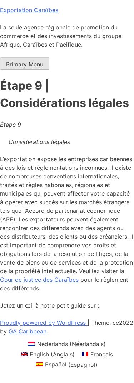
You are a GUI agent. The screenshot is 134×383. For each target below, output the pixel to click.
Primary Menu (24, 64)
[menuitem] (67, 343)
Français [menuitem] (101, 354)
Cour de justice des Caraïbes (39, 279)
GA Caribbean (27, 331)
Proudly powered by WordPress (44, 322)
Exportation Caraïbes (29, 10)
